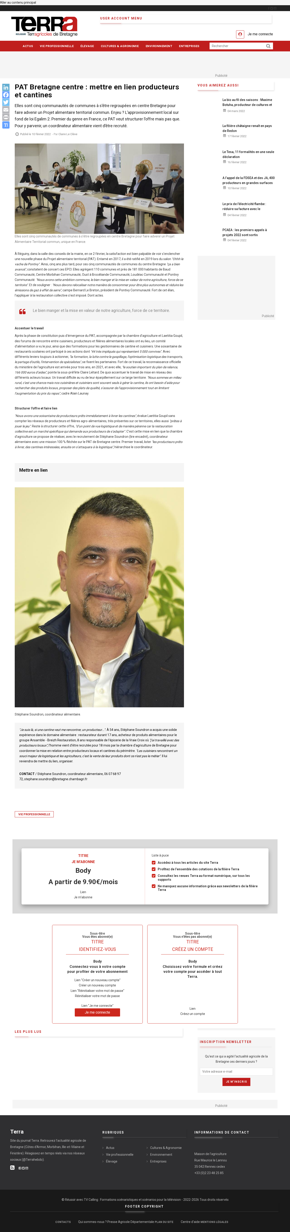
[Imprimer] (6, 117)
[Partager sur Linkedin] (6, 87)
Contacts (63, 1222)
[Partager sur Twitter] (6, 102)
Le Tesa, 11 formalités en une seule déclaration (248, 154)
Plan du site (164, 1222)
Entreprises (189, 46)
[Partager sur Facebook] (6, 95)
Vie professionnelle (57, 46)
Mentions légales (214, 1222)
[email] (6, 110)
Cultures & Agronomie (120, 46)
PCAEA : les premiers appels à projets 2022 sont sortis (244, 232)
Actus (28, 46)
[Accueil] (51, 26)
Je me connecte (260, 34)
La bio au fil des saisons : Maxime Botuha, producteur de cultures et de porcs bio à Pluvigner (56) (247, 105)
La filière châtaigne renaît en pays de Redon (247, 128)
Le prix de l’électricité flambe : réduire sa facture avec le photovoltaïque (244, 209)
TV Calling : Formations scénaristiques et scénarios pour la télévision (132, 1199)
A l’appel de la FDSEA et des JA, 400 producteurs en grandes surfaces (248, 180)
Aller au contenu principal (18, 2)
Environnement (159, 46)
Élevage (87, 46)
